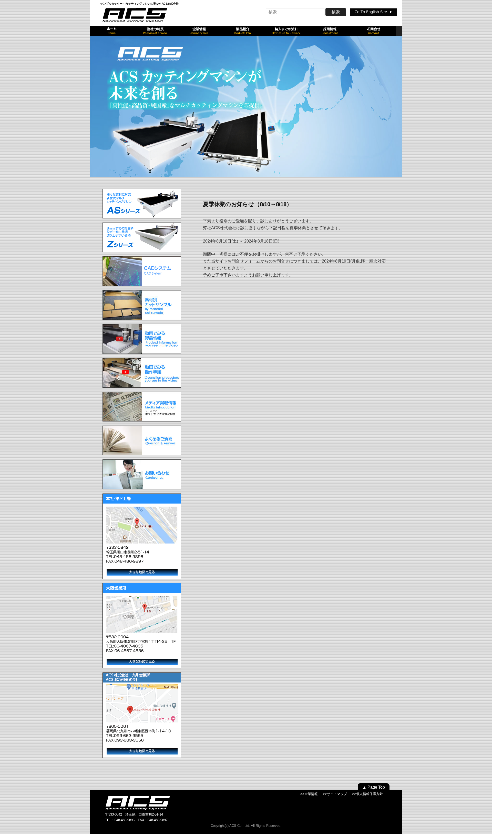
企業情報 (311, 794)
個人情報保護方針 (369, 794)
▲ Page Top (373, 787)
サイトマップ (337, 794)
